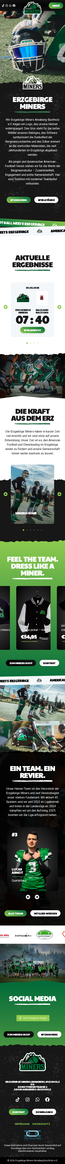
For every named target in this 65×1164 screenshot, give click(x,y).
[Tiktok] (3, 5)
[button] (6, 307)
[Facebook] (14, 5)
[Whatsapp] (10, 5)
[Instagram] (6, 5)
